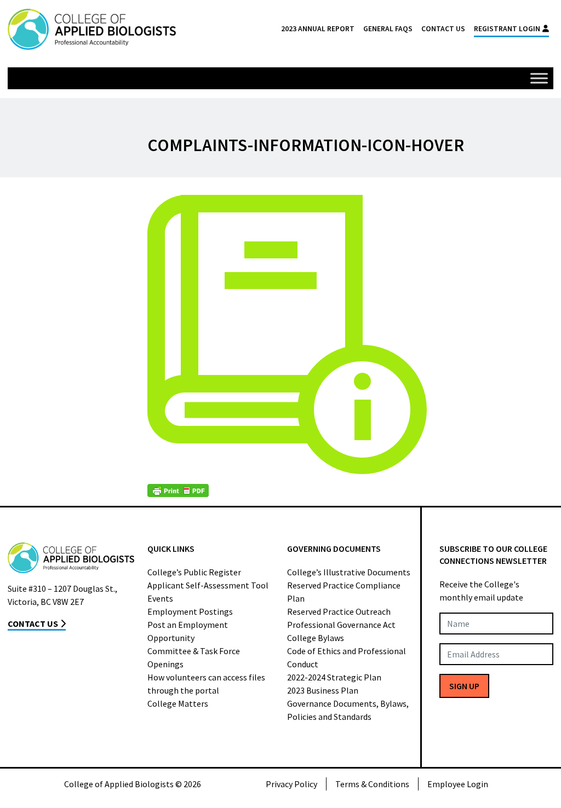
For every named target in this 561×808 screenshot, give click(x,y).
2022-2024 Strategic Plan (334, 677)
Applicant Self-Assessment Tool (207, 585)
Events (160, 598)
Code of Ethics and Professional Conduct (346, 657)
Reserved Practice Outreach (339, 611)
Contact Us (443, 28)
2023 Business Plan (322, 690)
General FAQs (388, 28)
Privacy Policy (291, 783)
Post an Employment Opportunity (187, 631)
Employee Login (457, 783)
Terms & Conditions (372, 783)
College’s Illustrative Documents (348, 572)
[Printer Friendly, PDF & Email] (178, 490)
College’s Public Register (194, 572)
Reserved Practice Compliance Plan (343, 592)
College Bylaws (315, 637)
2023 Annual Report (317, 28)
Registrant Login (507, 28)
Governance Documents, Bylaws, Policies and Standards (348, 710)
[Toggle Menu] (539, 78)
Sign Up (464, 685)
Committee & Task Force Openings (193, 657)
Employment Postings (190, 611)
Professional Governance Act (341, 624)
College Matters (177, 703)
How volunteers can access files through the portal (206, 684)
